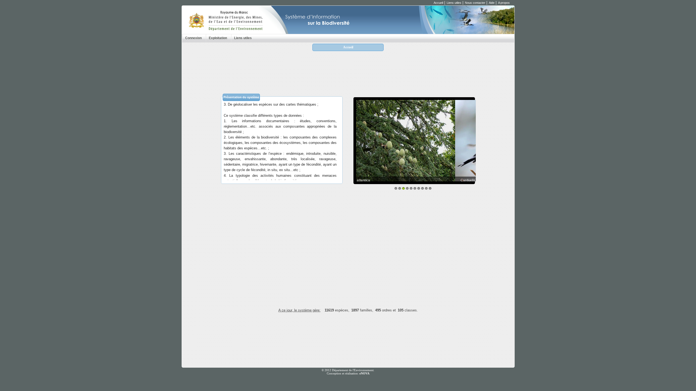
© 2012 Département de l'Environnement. (348, 370)
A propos (504, 2)
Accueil (438, 2)
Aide (492, 2)
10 (430, 188)
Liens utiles (454, 2)
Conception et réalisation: (348, 373)
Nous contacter (475, 2)
